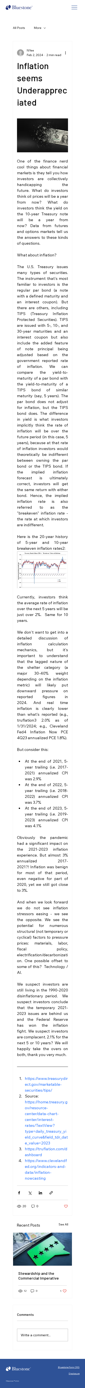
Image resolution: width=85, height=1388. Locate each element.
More (37, 28)
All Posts (19, 28)
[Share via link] (51, 1193)
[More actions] (65, 52)
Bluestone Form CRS (69, 1367)
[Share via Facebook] (19, 1193)
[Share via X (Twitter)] (30, 1193)
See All (63, 1224)
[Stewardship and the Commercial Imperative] (42, 1249)
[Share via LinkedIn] (40, 1193)
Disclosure (74, 1373)
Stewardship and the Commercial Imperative (38, 1275)
